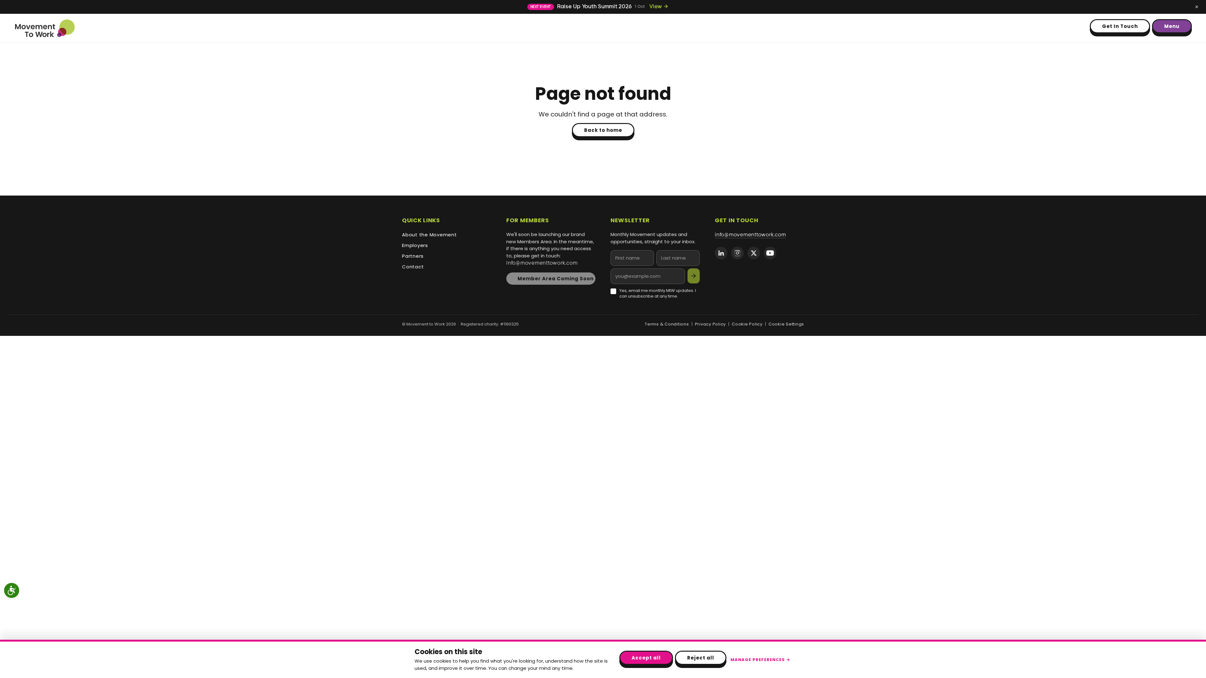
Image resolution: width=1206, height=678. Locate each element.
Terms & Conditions (667, 324)
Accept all (646, 657)
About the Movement (429, 234)
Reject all (700, 657)
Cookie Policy (747, 324)
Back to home (603, 130)
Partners (413, 256)
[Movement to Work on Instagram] (737, 253)
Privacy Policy (710, 324)
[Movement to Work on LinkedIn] (721, 253)
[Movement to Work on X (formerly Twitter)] (753, 253)
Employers (415, 245)
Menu (1172, 26)
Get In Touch (1120, 26)
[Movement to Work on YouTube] (770, 253)
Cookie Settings (786, 324)
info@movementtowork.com (541, 263)
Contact (413, 266)
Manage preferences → (760, 660)
